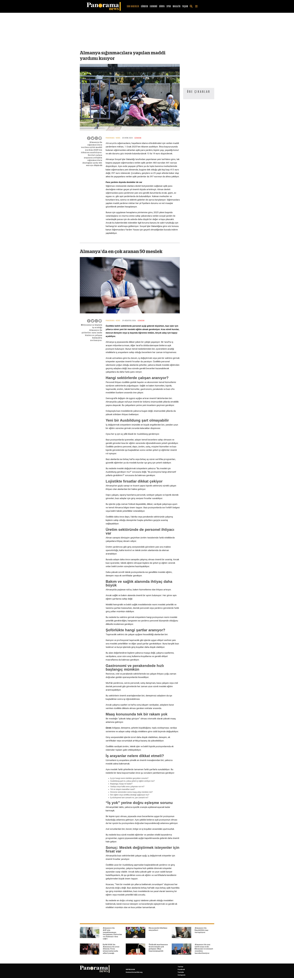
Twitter (180, 967)
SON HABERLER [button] (133, 6)
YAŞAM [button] (185, 6)
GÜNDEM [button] (144, 6)
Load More (130, 915)
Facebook (181, 969)
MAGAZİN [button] (176, 6)
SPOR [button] (169, 6)
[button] (191, 6)
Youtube (181, 972)
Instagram (181, 975)
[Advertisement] (130, 33)
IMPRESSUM (130, 969)
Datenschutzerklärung (134, 972)
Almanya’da (111, 143)
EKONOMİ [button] (153, 6)
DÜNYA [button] (162, 6)
